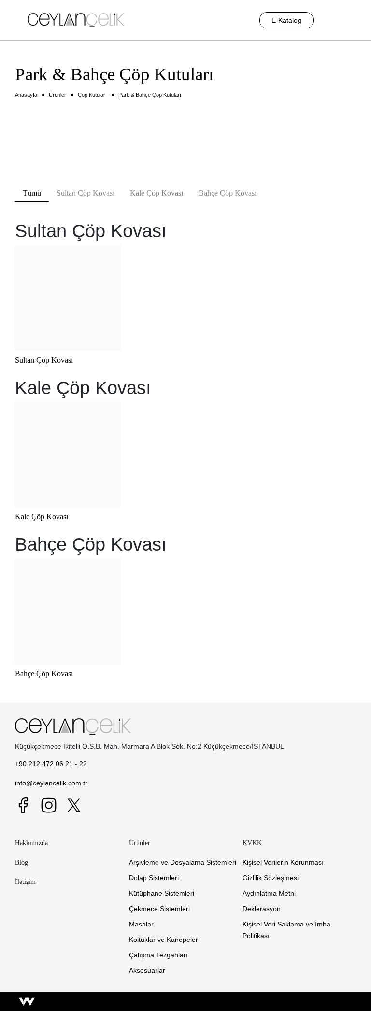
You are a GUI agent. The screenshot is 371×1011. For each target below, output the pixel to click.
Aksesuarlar (147, 970)
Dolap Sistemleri (154, 878)
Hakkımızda (31, 843)
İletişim (25, 881)
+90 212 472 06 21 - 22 (51, 764)
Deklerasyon (262, 908)
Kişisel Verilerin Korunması (283, 862)
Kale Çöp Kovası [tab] (156, 193)
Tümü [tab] (32, 193)
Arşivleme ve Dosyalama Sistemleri (182, 862)
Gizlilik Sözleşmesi (271, 878)
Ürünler (57, 95)
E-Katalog (286, 20)
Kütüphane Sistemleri (161, 893)
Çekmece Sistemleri (159, 908)
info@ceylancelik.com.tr (51, 783)
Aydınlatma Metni (269, 893)
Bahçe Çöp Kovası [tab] (228, 193)
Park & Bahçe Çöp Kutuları (149, 95)
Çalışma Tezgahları (158, 955)
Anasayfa (26, 95)
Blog (21, 862)
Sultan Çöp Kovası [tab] (85, 193)
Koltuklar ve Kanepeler (163, 939)
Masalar (141, 924)
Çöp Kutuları (92, 95)
